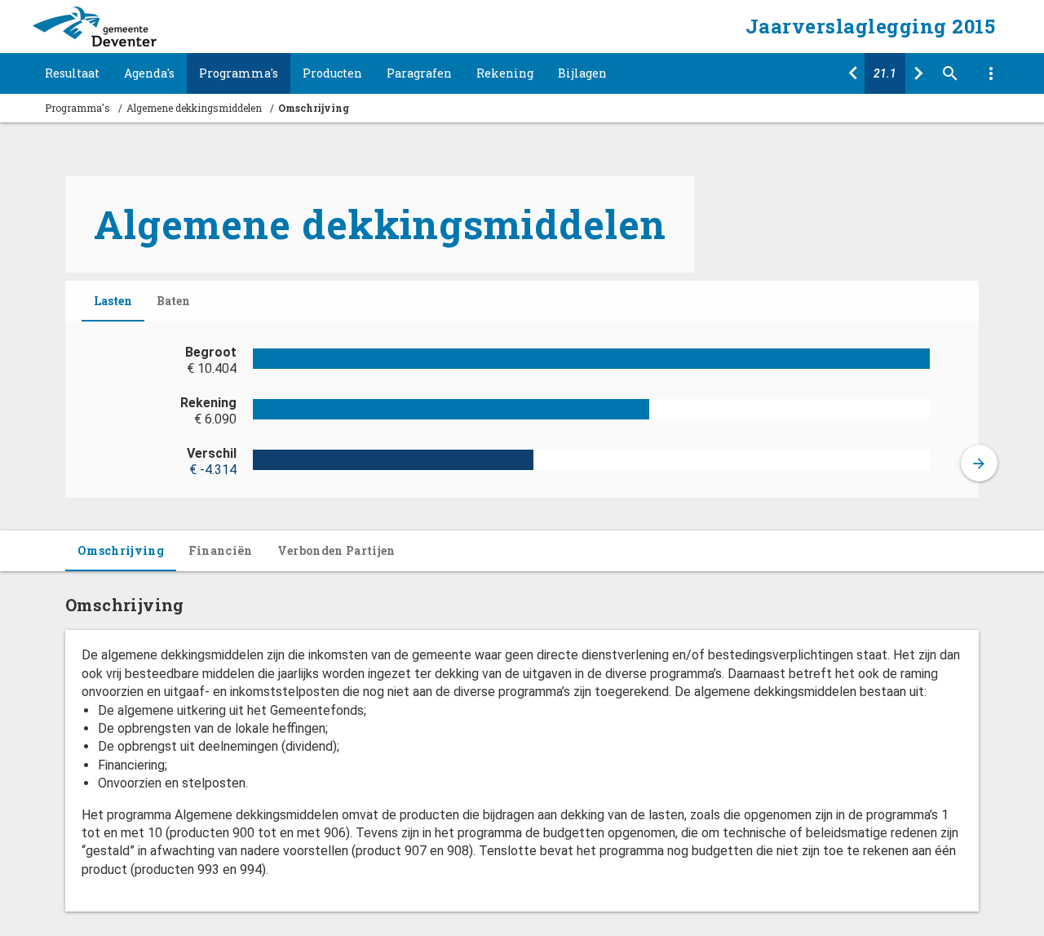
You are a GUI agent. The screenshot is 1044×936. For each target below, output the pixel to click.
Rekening (504, 73)
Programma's (238, 73)
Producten (332, 73)
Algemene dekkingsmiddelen (194, 107)
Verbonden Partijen (336, 550)
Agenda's (149, 73)
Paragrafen (419, 73)
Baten (173, 300)
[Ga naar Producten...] (917, 73)
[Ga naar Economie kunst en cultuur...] (852, 73)
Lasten (113, 300)
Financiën (220, 550)
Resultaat (72, 73)
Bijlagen (582, 73)
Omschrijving (120, 550)
